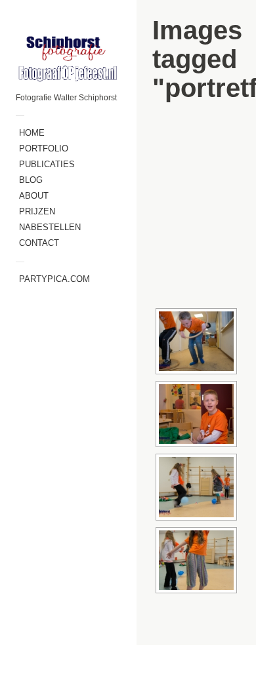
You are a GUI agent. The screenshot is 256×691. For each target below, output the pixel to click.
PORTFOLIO (43, 148)
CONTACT (39, 243)
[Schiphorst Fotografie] (68, 58)
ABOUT (34, 196)
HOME (32, 133)
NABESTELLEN (50, 227)
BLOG (31, 180)
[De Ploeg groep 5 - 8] (196, 341)
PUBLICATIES (47, 164)
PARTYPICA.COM (54, 279)
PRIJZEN (37, 211)
